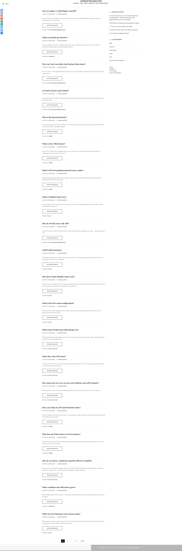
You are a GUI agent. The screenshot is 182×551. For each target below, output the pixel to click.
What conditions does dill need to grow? (59, 487)
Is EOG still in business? (52, 250)
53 (76, 541)
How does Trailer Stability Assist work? (58, 277)
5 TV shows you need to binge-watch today (120, 26)
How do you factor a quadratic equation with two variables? (67, 461)
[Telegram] (1, 27)
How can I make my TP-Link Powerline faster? (61, 407)
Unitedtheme (134, 547)
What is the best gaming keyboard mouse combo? (62, 170)
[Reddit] (1, 16)
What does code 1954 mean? (54, 356)
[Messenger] (1, 30)
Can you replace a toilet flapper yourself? (59, 11)
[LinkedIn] (1, 24)
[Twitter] (1, 13)
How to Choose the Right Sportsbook (119, 33)
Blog (50, 269)
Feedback (112, 69)
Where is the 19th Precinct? (53, 144)
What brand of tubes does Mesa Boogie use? (60, 330)
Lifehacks (52, 56)
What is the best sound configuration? (58, 303)
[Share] (1, 33)
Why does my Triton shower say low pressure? (61, 434)
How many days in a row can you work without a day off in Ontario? (70, 383)
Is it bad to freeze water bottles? (55, 90)
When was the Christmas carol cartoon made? (61, 514)
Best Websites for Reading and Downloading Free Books (124, 23)
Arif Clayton (63, 14)
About (111, 67)
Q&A (50, 216)
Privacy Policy (113, 71)
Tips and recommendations (57, 30)
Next (82, 541)
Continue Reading (52, 25)
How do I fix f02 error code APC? (55, 223)
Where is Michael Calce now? (54, 197)
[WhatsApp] (1, 21)
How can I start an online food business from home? (63, 64)
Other (50, 136)
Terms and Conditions (115, 73)
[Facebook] (1, 10)
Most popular (53, 348)
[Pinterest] (1, 18)
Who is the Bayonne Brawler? (54, 117)
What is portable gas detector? (55, 37)
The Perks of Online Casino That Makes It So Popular (123, 30)
